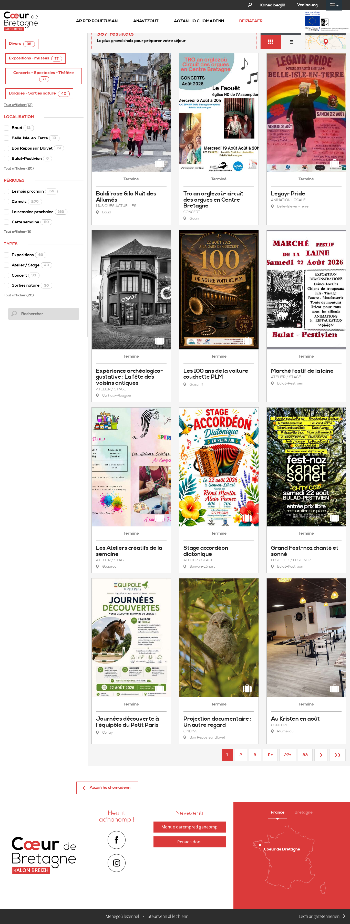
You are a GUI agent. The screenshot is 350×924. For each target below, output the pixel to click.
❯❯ (337, 754)
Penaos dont (189, 842)
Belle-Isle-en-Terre (34, 138)
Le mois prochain (33, 191)
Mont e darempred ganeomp (189, 827)
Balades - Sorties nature (37, 93)
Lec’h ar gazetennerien (319, 916)
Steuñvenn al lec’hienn (168, 916)
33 (305, 754)
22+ (287, 754)
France (277, 812)
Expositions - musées (34, 58)
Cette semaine (30, 222)
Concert (24, 275)
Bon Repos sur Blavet (36, 148)
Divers (20, 43)
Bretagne (304, 812)
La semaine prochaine (38, 211)
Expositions (27, 254)
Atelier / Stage (30, 265)
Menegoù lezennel (122, 916)
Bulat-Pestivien (30, 158)
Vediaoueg (307, 4)
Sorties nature (30, 285)
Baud (21, 127)
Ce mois (25, 201)
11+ (270, 754)
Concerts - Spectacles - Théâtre (43, 75)
